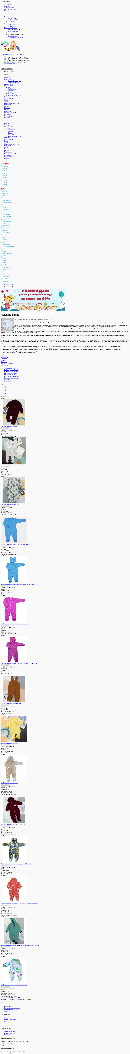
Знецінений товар (13, 82)
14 (18, 998)
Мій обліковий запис (10, 28)
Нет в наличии (5, 428)
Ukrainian (12, 26)
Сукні (6, 100)
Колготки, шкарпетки (10, 112)
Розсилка (7, 1034)
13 (16, 998)
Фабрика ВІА (8, 4)
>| (24, 998)
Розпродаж (7, 77)
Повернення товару (10, 1019)
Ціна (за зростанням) (10, 373)
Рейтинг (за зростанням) (11, 378)
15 (5, 387)
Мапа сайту (7, 1021)
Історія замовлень (9, 1033)
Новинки (7, 123)
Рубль (11, 21)
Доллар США (13, 20)
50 (5, 390)
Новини (6, 6)
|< (1, 998)
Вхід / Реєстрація (13, 31)
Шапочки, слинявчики (14, 95)
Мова (6, 23)
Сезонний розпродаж (14, 81)
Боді (9, 87)
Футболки (7, 101)
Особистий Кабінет (10, 1031)
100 (5, 393)
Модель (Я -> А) (9, 381)
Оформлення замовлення (15, 37)
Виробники (7, 1006)
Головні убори (8, 116)
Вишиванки (7, 111)
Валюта (6, 17)
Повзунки (11, 93)
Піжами (6, 109)
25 (5, 388)
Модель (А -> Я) (9, 379)
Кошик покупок (12, 36)
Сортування (4, 365)
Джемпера (7, 106)
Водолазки (7, 104)
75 (5, 392)
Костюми (7, 108)
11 (12, 998)
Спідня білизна (8, 98)
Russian (12, 24)
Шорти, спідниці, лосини (12, 103)
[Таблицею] (3, 384)
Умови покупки (9, 7)
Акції (6, 1011)
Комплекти (11, 90)
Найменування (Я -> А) (11, 371)
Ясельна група (8, 84)
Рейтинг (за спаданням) (11, 376)
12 (14, 998)
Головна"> (10, 284)
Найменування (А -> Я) (11, 370)
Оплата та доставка (10, 9)
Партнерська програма (11, 1009)
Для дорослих (8, 114)
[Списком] (1, 384)
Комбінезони (12, 89)
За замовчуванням (9, 368)
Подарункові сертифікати (12, 1008)
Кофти (10, 92)
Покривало (7, 117)
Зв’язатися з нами (9, 1018)
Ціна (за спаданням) (10, 374)
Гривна (12, 18)
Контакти (7, 11)
